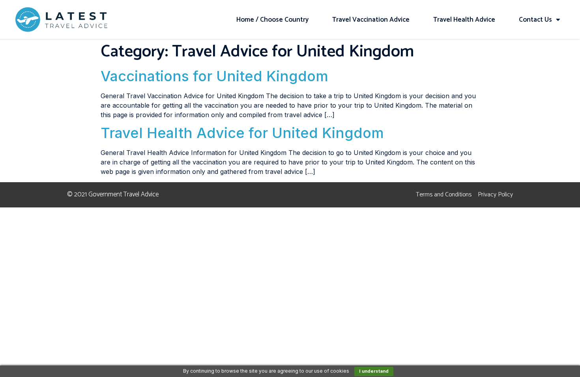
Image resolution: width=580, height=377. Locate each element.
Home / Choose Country (272, 19)
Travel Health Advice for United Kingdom (242, 133)
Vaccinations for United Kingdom (214, 76)
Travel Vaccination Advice (371, 19)
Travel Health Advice (464, 19)
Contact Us (535, 19)
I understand (374, 371)
